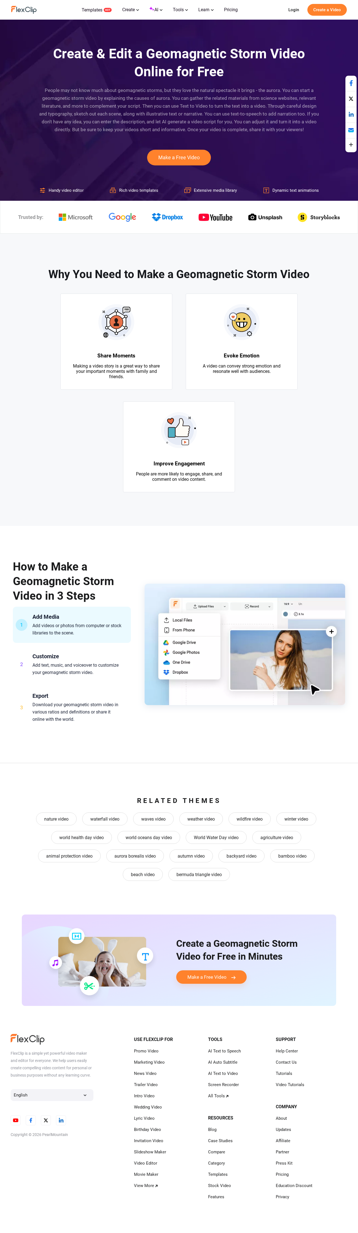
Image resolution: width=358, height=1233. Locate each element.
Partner (282, 1152)
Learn (203, 9)
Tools (178, 9)
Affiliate (283, 1140)
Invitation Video (148, 1140)
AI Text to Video (223, 1073)
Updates (283, 1129)
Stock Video (219, 1185)
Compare (216, 1152)
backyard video (241, 856)
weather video (201, 819)
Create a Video (327, 9)
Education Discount (294, 1185)
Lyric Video (144, 1118)
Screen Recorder (223, 1084)
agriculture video (276, 837)
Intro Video (144, 1095)
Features (216, 1196)
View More (144, 1185)
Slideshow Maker (150, 1152)
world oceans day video (149, 837)
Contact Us (286, 1062)
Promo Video (146, 1051)
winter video (296, 819)
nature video (56, 819)
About (281, 1118)
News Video (145, 1073)
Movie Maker (146, 1174)
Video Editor (145, 1163)
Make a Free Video (179, 157)
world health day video (81, 837)
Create (128, 9)
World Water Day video (216, 837)
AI (156, 9)
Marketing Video (149, 1062)
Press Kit (284, 1163)
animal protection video (69, 856)
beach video (143, 874)
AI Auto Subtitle (222, 1062)
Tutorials (284, 1073)
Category (216, 1163)
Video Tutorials (290, 1084)
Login (293, 9)
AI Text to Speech (224, 1051)
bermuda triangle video (199, 874)
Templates (92, 10)
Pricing (231, 9)
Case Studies (220, 1140)
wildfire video (250, 819)
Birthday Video (147, 1129)
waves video (153, 819)
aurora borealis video (135, 856)
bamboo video (292, 856)
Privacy (282, 1196)
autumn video (191, 856)
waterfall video (104, 819)
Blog (212, 1129)
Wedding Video (148, 1107)
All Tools (216, 1095)
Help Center (287, 1051)
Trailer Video (146, 1084)
